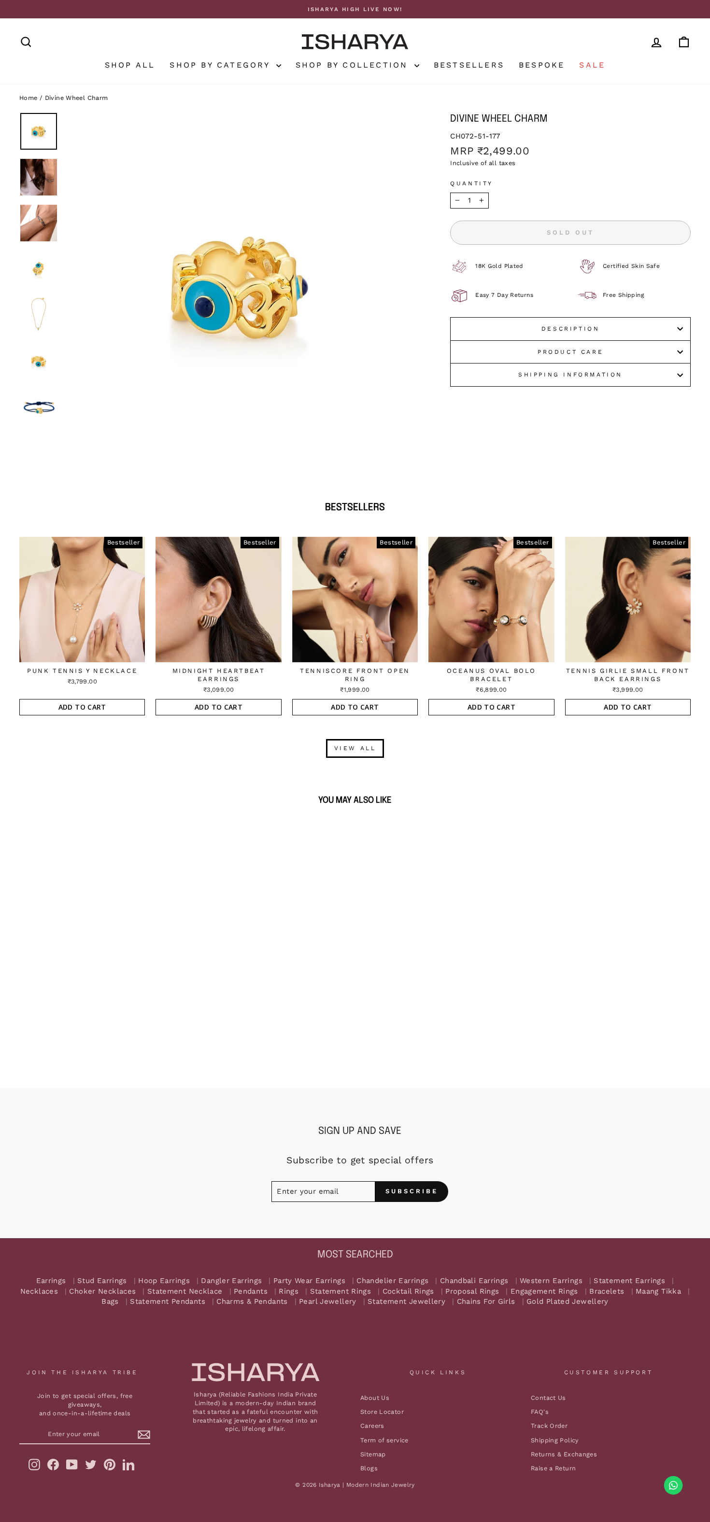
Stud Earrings (102, 1281)
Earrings (51, 1281)
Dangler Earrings (231, 1281)
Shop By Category (221, 65)
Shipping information (570, 374)
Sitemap (373, 1454)
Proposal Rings (472, 1291)
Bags (110, 1302)
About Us (374, 1397)
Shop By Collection (354, 65)
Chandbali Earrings (474, 1281)
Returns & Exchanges (564, 1454)
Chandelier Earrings (392, 1281)
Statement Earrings (629, 1281)
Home (28, 97)
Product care (570, 352)
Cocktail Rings (408, 1291)
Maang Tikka (658, 1291)
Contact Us (548, 1397)
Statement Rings (340, 1291)
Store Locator (382, 1411)
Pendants (251, 1291)
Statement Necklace (185, 1291)
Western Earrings (551, 1281)
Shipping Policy (555, 1440)
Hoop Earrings (164, 1281)
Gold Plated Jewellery (567, 1302)
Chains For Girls (486, 1302)
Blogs (369, 1468)
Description (570, 328)
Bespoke (542, 65)
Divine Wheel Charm (76, 97)
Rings (288, 1291)
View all (355, 748)
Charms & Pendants (251, 1302)
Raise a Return (553, 1468)
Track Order (549, 1425)
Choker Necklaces (102, 1291)
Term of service (384, 1440)
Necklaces (39, 1291)
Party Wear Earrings (309, 1281)
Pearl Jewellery (327, 1302)
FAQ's (540, 1411)
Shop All (130, 65)
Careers (372, 1425)
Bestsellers (469, 65)
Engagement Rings (544, 1291)
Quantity (471, 183)
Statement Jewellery (406, 1302)
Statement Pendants (167, 1302)
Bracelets (606, 1291)
